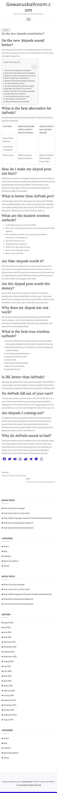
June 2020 (7, 671)
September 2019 (10, 715)
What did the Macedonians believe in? (18, 523)
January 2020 (9, 695)
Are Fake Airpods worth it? (15, 83)
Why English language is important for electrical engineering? (28, 518)
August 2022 (8, 622)
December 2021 (10, 642)
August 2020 (8, 661)
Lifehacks (7, 556)
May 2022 (7, 637)
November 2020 (10, 647)
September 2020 (10, 656)
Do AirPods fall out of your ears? (18, 96)
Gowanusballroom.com (28, 7)
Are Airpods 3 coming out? (16, 99)
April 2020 (7, 681)
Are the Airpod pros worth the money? (19, 86)
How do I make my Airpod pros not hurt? (20, 76)
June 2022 (7, 632)
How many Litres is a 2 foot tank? (17, 513)
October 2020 (9, 651)
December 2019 (10, 700)
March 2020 (8, 685)
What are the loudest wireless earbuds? (20, 81)
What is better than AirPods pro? (17, 78)
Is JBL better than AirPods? (16, 94)
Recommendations (11, 561)
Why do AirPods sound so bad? (17, 101)
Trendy (5, 30)
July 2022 (7, 627)
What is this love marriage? (14, 508)
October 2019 (9, 710)
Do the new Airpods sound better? (23, 33)
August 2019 (8, 719)
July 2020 (7, 666)
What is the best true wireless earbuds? (20, 91)
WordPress (50, 781)
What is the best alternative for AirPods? (20, 73)
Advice (6, 546)
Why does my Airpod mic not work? (18, 88)
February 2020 (9, 690)
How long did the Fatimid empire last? (19, 528)
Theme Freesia (38, 781)
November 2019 (10, 705)
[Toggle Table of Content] (33, 67)
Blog (5, 551)
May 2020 (7, 676)
